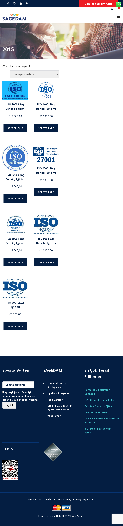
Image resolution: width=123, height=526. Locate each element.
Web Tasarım (78, 516)
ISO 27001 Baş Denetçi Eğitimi (98, 430)
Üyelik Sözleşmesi (58, 393)
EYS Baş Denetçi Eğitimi (99, 406)
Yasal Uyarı (54, 415)
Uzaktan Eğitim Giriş (98, 3)
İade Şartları (55, 399)
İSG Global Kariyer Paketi (100, 399)
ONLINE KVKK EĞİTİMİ (98, 412)
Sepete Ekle (15, 128)
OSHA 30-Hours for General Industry (101, 420)
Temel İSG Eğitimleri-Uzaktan (98, 391)
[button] (112, 9)
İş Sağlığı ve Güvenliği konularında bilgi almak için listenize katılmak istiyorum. (20, 396)
